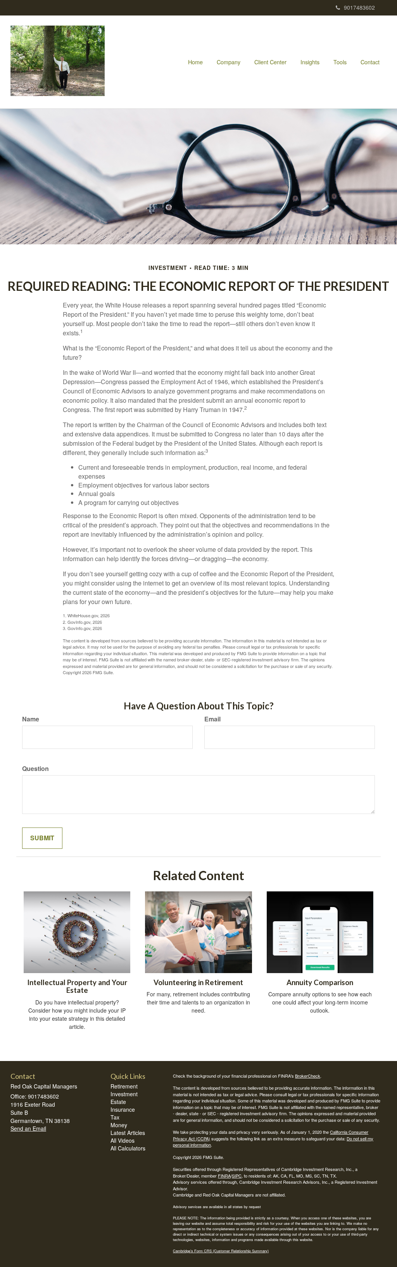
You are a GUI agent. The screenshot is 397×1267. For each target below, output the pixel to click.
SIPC (237, 1176)
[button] (228, 62)
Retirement (124, 1086)
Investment (124, 1094)
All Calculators (127, 1148)
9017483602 (359, 7)
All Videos (122, 1140)
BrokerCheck (307, 1076)
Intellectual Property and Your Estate (77, 986)
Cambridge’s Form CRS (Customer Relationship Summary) (221, 1250)
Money (118, 1125)
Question (35, 768)
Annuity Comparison (320, 982)
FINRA (224, 1176)
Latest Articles (127, 1133)
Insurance (122, 1109)
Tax (114, 1117)
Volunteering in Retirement (198, 982)
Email (212, 719)
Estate (118, 1102)
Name (30, 719)
